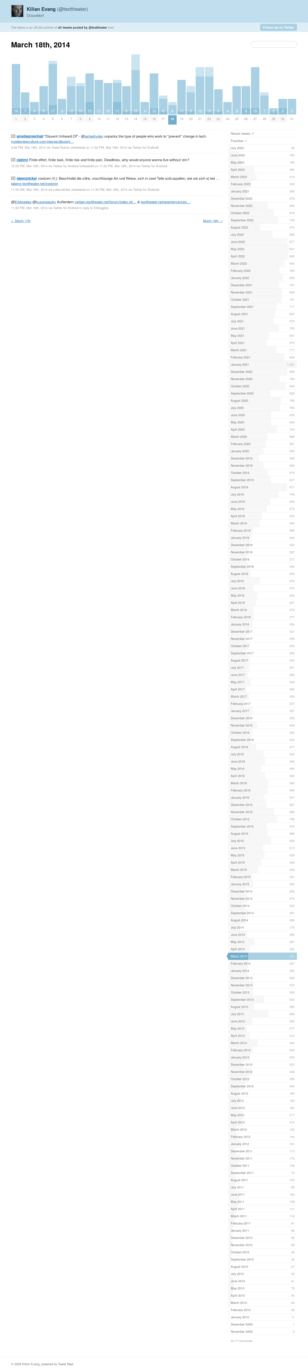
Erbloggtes (23, 201)
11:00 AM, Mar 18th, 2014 (29, 189)
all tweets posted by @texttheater (82, 27)
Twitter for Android (145, 147)
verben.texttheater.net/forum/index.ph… (105, 201)
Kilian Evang (30, 1364)
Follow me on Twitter (278, 27)
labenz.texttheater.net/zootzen (34, 183)
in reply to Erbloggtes (94, 207)
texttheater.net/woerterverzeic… (166, 201)
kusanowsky (46, 201)
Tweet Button (60, 147)
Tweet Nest (65, 1364)
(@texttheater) (57, 8)
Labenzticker (61, 189)
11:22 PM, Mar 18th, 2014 (29, 207)
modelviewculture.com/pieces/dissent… (42, 141)
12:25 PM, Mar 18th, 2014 (29, 166)
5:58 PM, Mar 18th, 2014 (28, 147)
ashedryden (94, 136)
